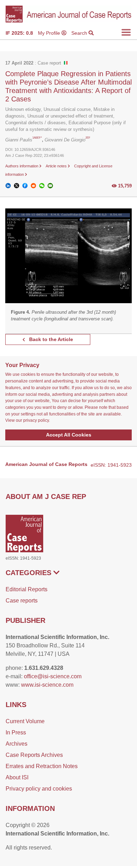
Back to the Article (50, 339)
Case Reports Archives (34, 755)
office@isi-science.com (52, 676)
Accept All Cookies (68, 435)
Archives (16, 744)
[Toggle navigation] (126, 32)
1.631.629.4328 (43, 668)
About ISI (17, 777)
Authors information (22, 166)
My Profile (49, 33)
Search (80, 33)
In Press (16, 732)
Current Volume (25, 721)
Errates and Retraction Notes (42, 766)
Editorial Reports (26, 589)
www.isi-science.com (47, 685)
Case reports (22, 601)
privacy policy (36, 420)
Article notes (57, 166)
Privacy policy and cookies (39, 789)
